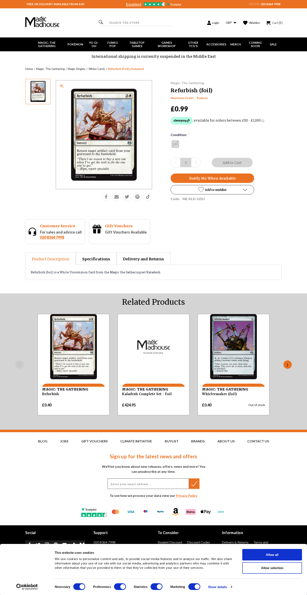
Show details (217, 587)
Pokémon (75, 44)
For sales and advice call (61, 235)
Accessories (216, 44)
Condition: (180, 134)
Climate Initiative (136, 441)
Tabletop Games (137, 44)
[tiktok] (148, 197)
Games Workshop (167, 44)
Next (287, 364)
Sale (273, 44)
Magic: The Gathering (47, 44)
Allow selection (272, 568)
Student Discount (170, 542)
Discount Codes (198, 542)
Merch (235, 44)
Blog (42, 441)
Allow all (272, 554)
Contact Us (258, 441)
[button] (212, 189)
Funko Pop (112, 44)
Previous (19, 364)
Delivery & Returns (235, 542)
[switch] (120, 586)
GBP (229, 22)
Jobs (64, 441)
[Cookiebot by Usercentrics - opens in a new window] (27, 587)
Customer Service (57, 226)
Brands (198, 441)
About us (226, 441)
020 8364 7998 (270, 4)
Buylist (172, 441)
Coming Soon (255, 44)
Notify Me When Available (212, 178)
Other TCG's (193, 44)
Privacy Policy (187, 495)
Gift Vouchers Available (126, 232)
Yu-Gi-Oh (94, 44)
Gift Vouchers (119, 226)
